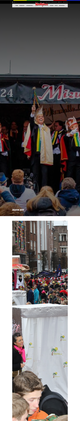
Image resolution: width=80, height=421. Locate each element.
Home (16, 5)
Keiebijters (21, 5)
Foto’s (56, 5)
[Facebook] (12, 2)
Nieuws (51, 5)
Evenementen (29, 5)
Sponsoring (62, 5)
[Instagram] (14, 2)
